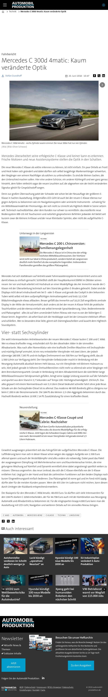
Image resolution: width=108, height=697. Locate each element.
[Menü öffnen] (5, 4)
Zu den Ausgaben (81, 665)
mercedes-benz (34, 515)
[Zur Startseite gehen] (23, 5)
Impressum (41, 687)
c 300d (6, 515)
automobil (18, 515)
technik (62, 515)
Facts (43, 690)
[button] (4, 589)
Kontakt (36, 690)
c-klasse (50, 515)
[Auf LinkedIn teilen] (104, 76)
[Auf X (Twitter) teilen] (99, 76)
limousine (74, 515)
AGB (21, 687)
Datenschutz (30, 687)
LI (44, 677)
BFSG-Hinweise (54, 687)
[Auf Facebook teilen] (95, 76)
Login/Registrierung (104, 5)
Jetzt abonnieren (13, 665)
